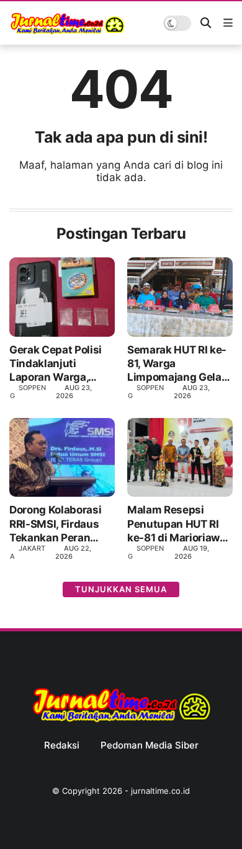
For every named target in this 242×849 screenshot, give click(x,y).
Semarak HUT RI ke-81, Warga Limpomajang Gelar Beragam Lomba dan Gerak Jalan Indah (178, 364)
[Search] (205, 23)
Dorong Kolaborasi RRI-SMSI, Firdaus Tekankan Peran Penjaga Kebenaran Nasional (58, 524)
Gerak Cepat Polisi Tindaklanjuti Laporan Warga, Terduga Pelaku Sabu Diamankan (55, 364)
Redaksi (61, 745)
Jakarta (27, 552)
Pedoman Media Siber (150, 745)
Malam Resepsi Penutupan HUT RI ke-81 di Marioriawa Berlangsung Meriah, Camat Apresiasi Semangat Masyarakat (179, 524)
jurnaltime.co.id (160, 791)
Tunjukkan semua (121, 589)
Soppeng (28, 391)
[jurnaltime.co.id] (67, 32)
